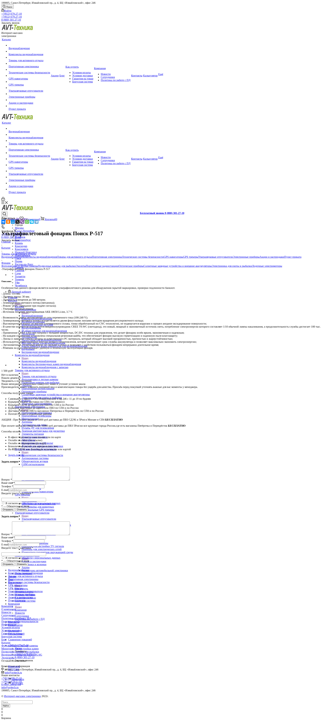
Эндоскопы (8, 657)
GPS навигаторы (173, 256)
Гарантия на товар (11, 633)
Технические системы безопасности (42, 455)
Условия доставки (11, 630)
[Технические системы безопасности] (29, 69)
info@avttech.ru (13, 672)
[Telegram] (36, 222)
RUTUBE (13, 669)
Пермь (18, 261)
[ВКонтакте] (3, 222)
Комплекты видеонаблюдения (39, 361)
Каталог (6, 642)
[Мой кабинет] (3, 199)
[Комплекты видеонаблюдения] (29, 51)
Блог (4, 639)
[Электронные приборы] (29, 93)
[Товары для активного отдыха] (29, 57)
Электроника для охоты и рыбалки (232, 266)
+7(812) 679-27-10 (11, 13)
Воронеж (20, 237)
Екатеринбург (23, 240)
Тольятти (20, 276)
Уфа (17, 282)
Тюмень (19, 279)
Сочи (18, 273)
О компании (8, 609)
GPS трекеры (190, 256)
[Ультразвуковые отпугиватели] (29, 87)
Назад (25, 358)
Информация (8, 624)
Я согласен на (32, 503)
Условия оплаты (10, 627)
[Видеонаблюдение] (29, 45)
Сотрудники (8, 615)
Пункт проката (292, 256)
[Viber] (22, 222)
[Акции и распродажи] (29, 99)
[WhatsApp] (27, 222)
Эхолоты (81, 266)
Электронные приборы (246, 256)
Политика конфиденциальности (19, 621)
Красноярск (21, 249)
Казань (19, 243)
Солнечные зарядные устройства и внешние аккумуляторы (178, 266)
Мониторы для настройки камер (20, 648)
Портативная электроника (107, 256)
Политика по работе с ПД (16, 618)
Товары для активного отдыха (39, 376)
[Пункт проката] (29, 106)
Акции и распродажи (34, 561)
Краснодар (21, 246)
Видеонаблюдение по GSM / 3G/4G (21, 654)
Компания (20, 609)
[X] (18, 222)
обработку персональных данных (41, 503)
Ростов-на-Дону (24, 264)
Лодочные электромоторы (267, 266)
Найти (6, 705)
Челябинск (21, 285)
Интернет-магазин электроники (22, 696)
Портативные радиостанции (102, 266)
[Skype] (32, 222)
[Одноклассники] (8, 222)
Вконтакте (14, 666)
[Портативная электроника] (29, 63)
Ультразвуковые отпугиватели (39, 518)
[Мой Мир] (13, 222)
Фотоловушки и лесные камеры (19, 266)
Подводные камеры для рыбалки (57, 266)
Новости (6, 612)
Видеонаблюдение (32, 315)
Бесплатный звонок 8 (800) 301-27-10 (162, 213)
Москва (19, 227)
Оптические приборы (131, 266)
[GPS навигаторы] (29, 75)
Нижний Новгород (26, 252)
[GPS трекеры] (29, 81)
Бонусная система (11, 636)
